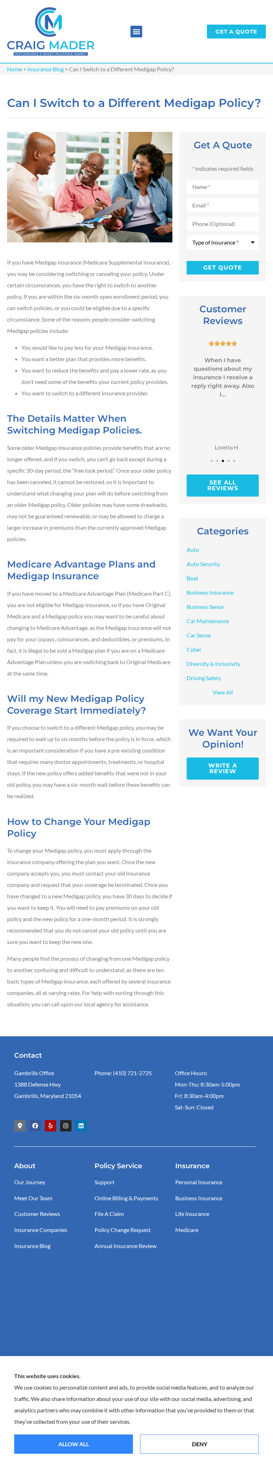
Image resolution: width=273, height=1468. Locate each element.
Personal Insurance (198, 1182)
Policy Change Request (123, 1229)
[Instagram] (65, 1125)
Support (104, 1182)
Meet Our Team (33, 1198)
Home (14, 69)
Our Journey (29, 1182)
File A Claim (109, 1213)
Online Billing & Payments (126, 1198)
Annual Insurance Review (125, 1245)
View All (223, 692)
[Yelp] (50, 1125)
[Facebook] (35, 1125)
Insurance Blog (45, 69)
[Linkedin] (81, 1125)
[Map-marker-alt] (20, 1125)
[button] (136, 31)
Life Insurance (192, 1213)
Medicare (186, 1229)
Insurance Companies (40, 1229)
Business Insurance (198, 1198)
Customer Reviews (37, 1213)
